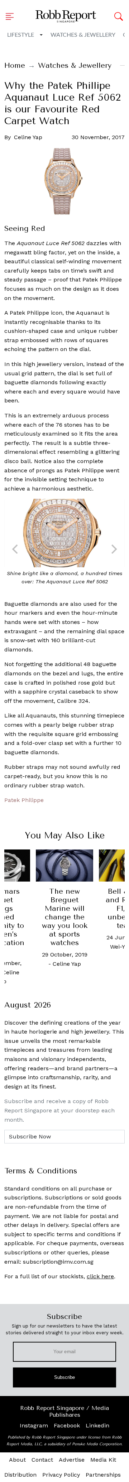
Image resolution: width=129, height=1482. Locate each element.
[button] (11, 16)
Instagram (34, 1425)
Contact (42, 1459)
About (17, 1459)
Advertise (72, 1459)
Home (14, 65)
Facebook (67, 1425)
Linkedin (97, 1425)
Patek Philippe (24, 800)
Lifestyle (20, 35)
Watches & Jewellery (83, 35)
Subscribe (64, 1377)
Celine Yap (28, 137)
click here (100, 1276)
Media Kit (103, 1459)
